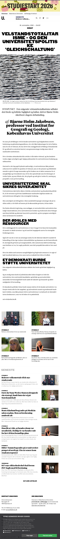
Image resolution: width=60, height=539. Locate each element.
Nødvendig (8, 530)
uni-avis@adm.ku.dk (11, 509)
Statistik (26, 530)
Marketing (8, 532)
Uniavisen (5, 13)
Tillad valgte (29, 535)
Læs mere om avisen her (38, 505)
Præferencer (17, 530)
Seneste (20, 17)
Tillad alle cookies (47, 535)
